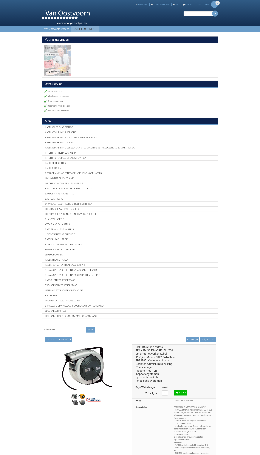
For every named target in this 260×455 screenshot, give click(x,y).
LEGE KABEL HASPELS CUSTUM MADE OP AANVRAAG (71, 316)
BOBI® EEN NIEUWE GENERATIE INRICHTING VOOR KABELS (73, 173)
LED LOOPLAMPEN (54, 254)
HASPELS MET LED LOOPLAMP (60, 249)
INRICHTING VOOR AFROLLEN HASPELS (64, 183)
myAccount (203, 4)
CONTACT (189, 4)
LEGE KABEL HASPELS (56, 311)
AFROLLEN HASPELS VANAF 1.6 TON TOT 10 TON (69, 188)
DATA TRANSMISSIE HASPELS (61, 234)
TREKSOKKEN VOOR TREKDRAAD (61, 285)
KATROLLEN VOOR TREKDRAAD (60, 280)
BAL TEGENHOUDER (54, 199)
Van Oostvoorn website (56, 28)
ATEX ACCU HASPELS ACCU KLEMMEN (63, 244)
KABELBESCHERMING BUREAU (59, 142)
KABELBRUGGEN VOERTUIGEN (59, 127)
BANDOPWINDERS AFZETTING (59, 193)
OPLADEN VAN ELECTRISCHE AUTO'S (63, 300)
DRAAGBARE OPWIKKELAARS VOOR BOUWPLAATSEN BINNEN (75, 306)
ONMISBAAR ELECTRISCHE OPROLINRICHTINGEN (68, 204)
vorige (194, 339)
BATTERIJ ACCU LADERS (56, 239)
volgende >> (207, 339)
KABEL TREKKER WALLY (56, 260)
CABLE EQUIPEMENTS (85, 28)
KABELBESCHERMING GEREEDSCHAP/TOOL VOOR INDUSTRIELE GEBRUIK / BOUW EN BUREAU (90, 148)
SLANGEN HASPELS (54, 219)
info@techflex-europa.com (57, 71)
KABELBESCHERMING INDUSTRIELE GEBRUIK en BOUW (71, 137)
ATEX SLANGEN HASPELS (57, 224)
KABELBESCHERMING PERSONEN (61, 132)
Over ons (142, 4)
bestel (182, 392)
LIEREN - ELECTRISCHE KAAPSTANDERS (64, 290)
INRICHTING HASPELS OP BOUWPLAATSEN (66, 158)
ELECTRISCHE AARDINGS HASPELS (62, 209)
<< (58, 339)
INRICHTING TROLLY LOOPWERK (60, 153)
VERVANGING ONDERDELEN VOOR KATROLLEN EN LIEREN (72, 275)
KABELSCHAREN (53, 168)
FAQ (177, 4)
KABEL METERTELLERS (56, 163)
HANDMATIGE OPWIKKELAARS (59, 178)
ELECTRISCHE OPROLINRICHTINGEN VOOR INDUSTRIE (71, 214)
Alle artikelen (49, 329)
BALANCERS (51, 295)
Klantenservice (161, 4)
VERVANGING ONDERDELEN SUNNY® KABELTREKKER (71, 270)
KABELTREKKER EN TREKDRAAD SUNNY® (65, 265)
